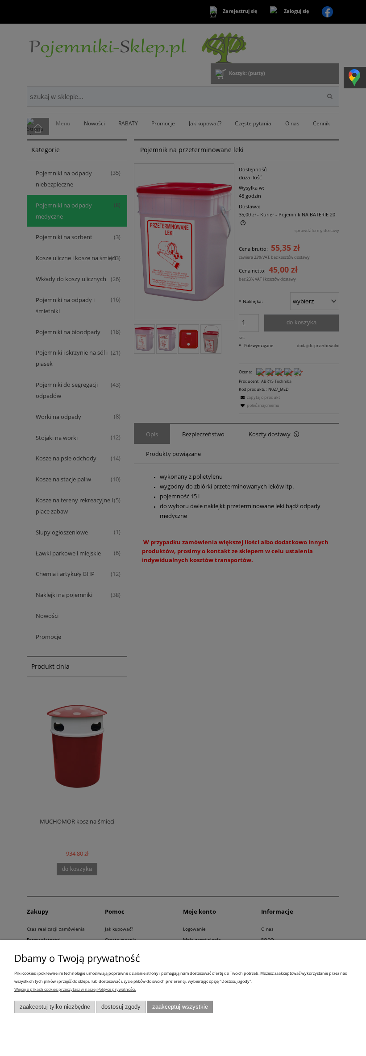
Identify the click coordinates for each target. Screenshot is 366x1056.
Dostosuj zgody (121, 1007)
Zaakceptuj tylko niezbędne (55, 1007)
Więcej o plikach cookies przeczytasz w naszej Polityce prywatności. (75, 989)
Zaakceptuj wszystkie (180, 1007)
